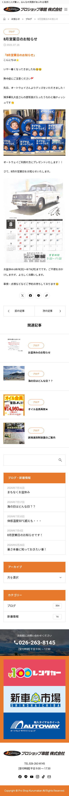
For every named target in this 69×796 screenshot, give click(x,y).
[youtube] (31, 776)
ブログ (11, 31)
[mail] (49, 776)
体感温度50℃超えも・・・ (24, 521)
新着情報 (13, 616)
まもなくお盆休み (18, 492)
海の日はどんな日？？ (40, 380)
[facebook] (20, 776)
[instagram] (37, 776)
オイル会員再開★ (38, 409)
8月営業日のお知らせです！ (25, 535)
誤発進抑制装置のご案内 (41, 437)
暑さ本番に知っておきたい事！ (27, 549)
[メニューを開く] (66, 9)
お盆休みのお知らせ (39, 352)
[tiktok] (43, 776)
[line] (25, 776)
